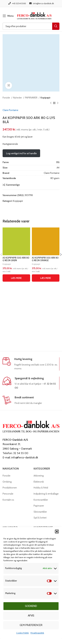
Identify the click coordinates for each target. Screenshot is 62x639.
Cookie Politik (22, 633)
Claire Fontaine (10, 110)
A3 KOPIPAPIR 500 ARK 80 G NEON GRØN (16, 259)
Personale (8, 493)
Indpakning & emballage (46, 493)
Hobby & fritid (41, 487)
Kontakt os (8, 499)
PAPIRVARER (31, 97)
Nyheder (17, 97)
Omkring (7, 481)
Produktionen (10, 487)
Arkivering (39, 475)
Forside (7, 97)
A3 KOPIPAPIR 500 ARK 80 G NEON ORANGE (45, 259)
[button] (57, 531)
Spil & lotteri (40, 517)
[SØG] (55, 26)
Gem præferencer (31, 625)
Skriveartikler (40, 511)
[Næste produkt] (57, 103)
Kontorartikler (41, 499)
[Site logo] (34, 15)
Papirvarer (39, 505)
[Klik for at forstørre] (8, 85)
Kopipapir (45, 97)
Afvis (31, 615)
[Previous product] (51, 103)
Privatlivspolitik (37, 633)
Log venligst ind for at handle (21, 153)
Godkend (31, 606)
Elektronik (39, 481)
